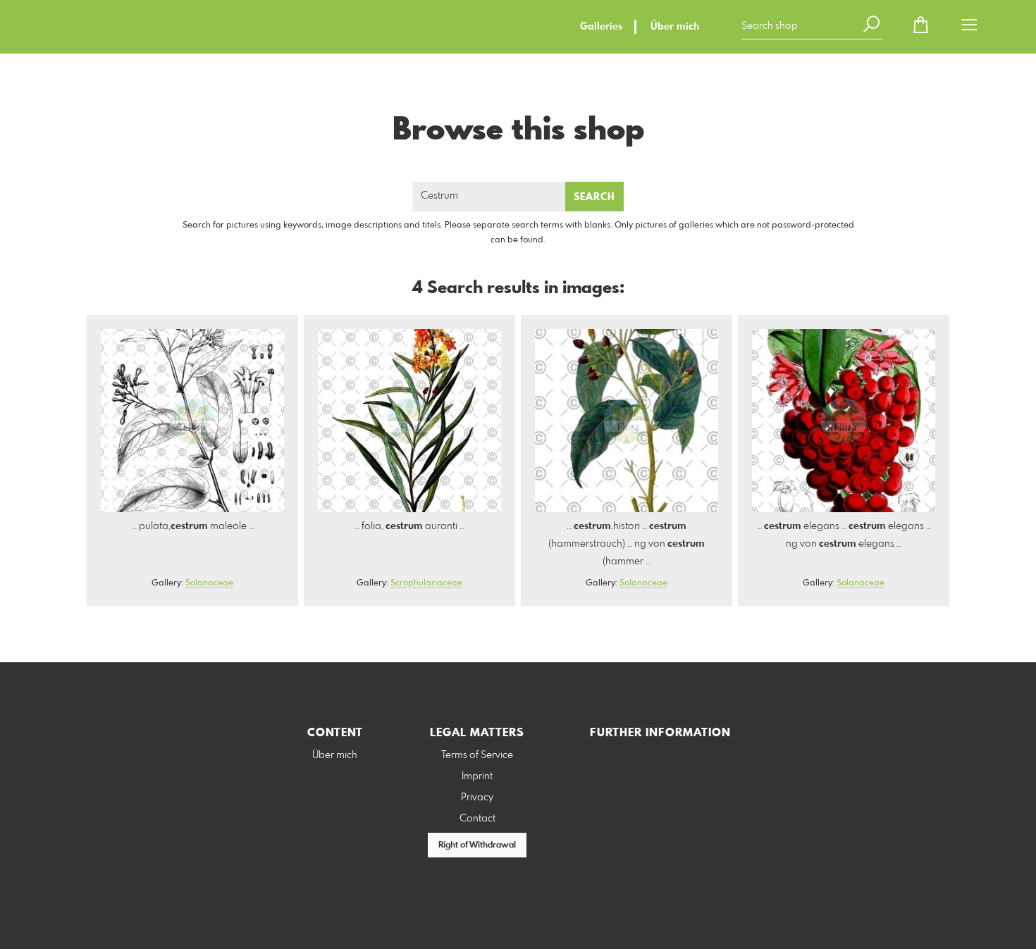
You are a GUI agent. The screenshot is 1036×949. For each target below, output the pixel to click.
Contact (477, 819)
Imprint (477, 776)
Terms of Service (477, 755)
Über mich (674, 27)
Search (594, 197)
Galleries (601, 27)
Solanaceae (209, 583)
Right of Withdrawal (477, 845)
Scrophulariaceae (426, 583)
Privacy (477, 797)
